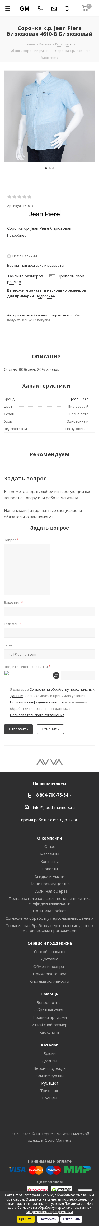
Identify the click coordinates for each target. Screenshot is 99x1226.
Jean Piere (79, 399)
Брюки (49, 1053)
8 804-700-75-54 (52, 795)
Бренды (49, 1098)
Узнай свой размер (49, 1024)
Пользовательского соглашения (37, 714)
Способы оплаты (49, 951)
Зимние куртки (49, 1075)
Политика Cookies (50, 910)
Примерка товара (49, 973)
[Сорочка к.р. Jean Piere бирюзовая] (49, 116)
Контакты (49, 861)
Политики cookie (78, 1203)
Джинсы (49, 1060)
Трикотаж (49, 1090)
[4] (24, 197)
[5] (29, 197)
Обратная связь (49, 1009)
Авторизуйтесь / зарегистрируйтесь (38, 315)
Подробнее (45, 296)
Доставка (49, 959)
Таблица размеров (25, 276)
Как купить (49, 1032)
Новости (49, 868)
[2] (14, 197)
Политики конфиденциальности (37, 702)
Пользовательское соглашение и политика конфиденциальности (49, 901)
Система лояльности (49, 981)
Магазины (49, 854)
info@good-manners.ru (54, 807)
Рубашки (49, 1083)
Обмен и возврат (49, 966)
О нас (49, 846)
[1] (9, 197)
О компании (49, 838)
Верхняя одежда (50, 1068)
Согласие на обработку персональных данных (49, 918)
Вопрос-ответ (49, 1002)
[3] (19, 197)
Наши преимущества (49, 883)
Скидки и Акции (49, 876)
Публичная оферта (49, 891)
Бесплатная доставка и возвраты (35, 265)
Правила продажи (49, 1017)
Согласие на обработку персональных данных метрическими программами (49, 928)
